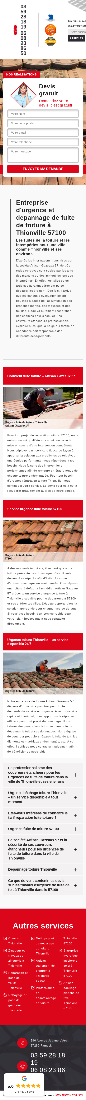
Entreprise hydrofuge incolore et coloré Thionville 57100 (70, 963)
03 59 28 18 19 (23, 16)
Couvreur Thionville (15, 941)
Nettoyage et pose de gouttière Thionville (17, 1002)
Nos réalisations (21, 74)
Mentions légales (69, 1095)
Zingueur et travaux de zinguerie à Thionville (16, 958)
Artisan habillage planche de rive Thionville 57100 (71, 995)
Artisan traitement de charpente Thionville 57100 (45, 970)
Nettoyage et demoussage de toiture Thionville (45, 946)
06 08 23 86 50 (23, 43)
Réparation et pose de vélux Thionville (18, 980)
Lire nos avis (24, 1091)
